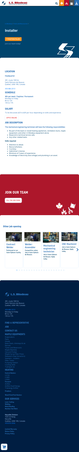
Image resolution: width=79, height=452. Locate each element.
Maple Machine (11, 350)
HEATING (9, 369)
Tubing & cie (10, 367)
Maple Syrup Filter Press (14, 354)
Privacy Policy (10, 434)
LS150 (7, 375)
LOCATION (10, 71)
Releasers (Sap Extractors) (15, 356)
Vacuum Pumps (11, 352)
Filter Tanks (9, 360)
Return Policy (9, 431)
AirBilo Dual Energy (12, 386)
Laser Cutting (9, 402)
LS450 (7, 377)
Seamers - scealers (12, 358)
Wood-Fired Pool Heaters (13, 395)
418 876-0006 (10, 423)
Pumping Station (11, 362)
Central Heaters (10, 373)
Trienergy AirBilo (11, 388)
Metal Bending (10, 406)
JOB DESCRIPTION (14, 122)
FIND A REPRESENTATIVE (17, 322)
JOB (7, 326)
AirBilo (7, 384)
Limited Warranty (11, 429)
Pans (7, 339)
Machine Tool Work (11, 409)
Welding (7, 404)
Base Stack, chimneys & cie (15, 343)
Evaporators (10, 337)
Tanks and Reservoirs (13, 348)
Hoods (7, 341)
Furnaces (8, 382)
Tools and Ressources (21, 24)
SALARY (9, 108)
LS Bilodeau (8, 24)
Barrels (8, 345)
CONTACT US (11, 330)
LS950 (7, 379)
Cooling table (10, 365)
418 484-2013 (10, 89)
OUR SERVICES (12, 398)
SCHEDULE (10, 92)
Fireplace (8, 391)
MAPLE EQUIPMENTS (15, 334)
